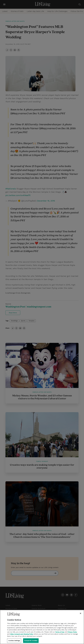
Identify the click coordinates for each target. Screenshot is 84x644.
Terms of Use (59, 632)
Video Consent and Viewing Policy (21, 634)
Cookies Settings (14, 640)
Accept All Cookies (30, 640)
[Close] (80, 613)
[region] (42, 627)
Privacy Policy (72, 632)
